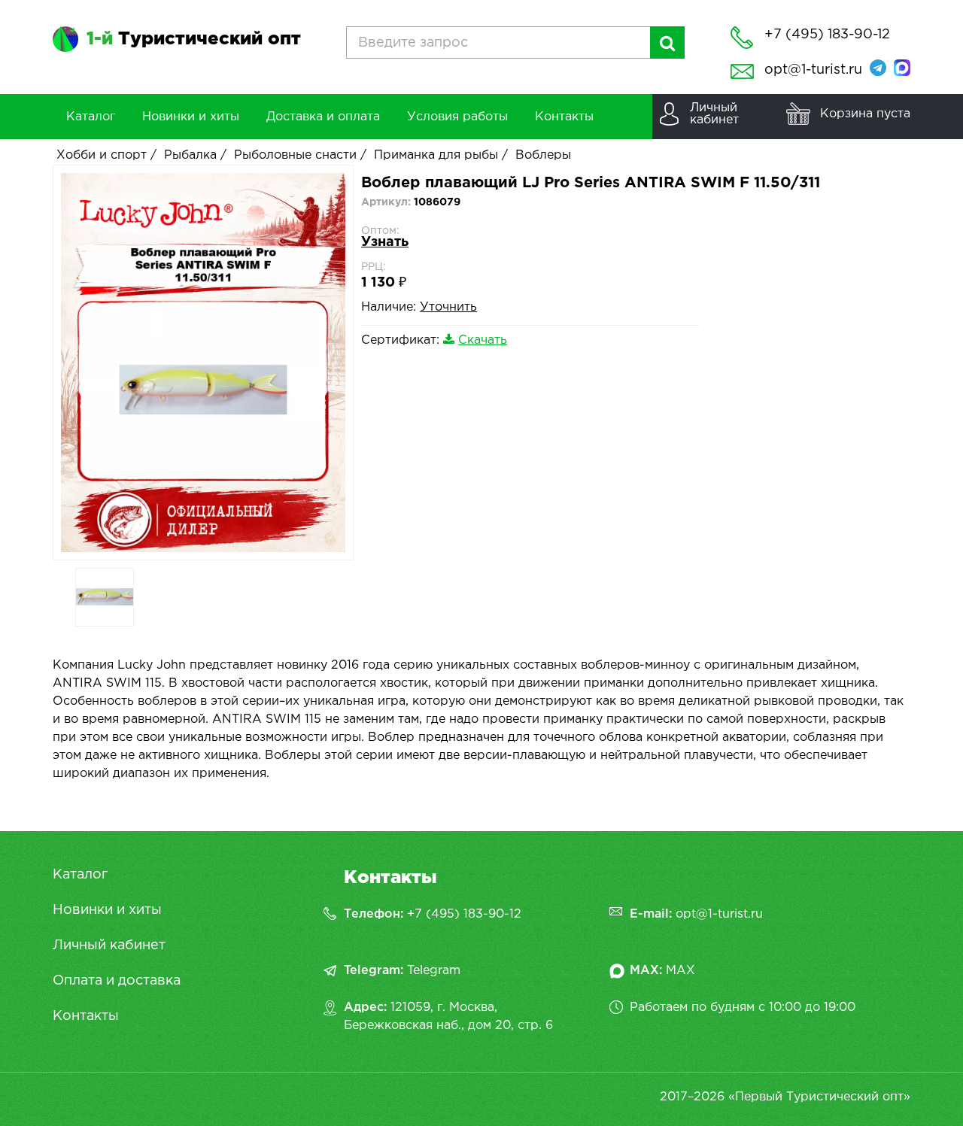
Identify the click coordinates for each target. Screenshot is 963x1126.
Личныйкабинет (714, 114)
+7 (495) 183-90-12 (464, 914)
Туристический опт (194, 39)
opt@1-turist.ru (813, 70)
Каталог (80, 875)
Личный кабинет (109, 945)
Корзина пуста (865, 114)
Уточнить (448, 307)
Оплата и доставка (117, 981)
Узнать (385, 242)
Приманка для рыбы (436, 155)
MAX (680, 970)
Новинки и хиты (107, 910)
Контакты (86, 1016)
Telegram (433, 970)
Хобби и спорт (101, 155)
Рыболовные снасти (295, 155)
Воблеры (543, 155)
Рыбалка (190, 155)
